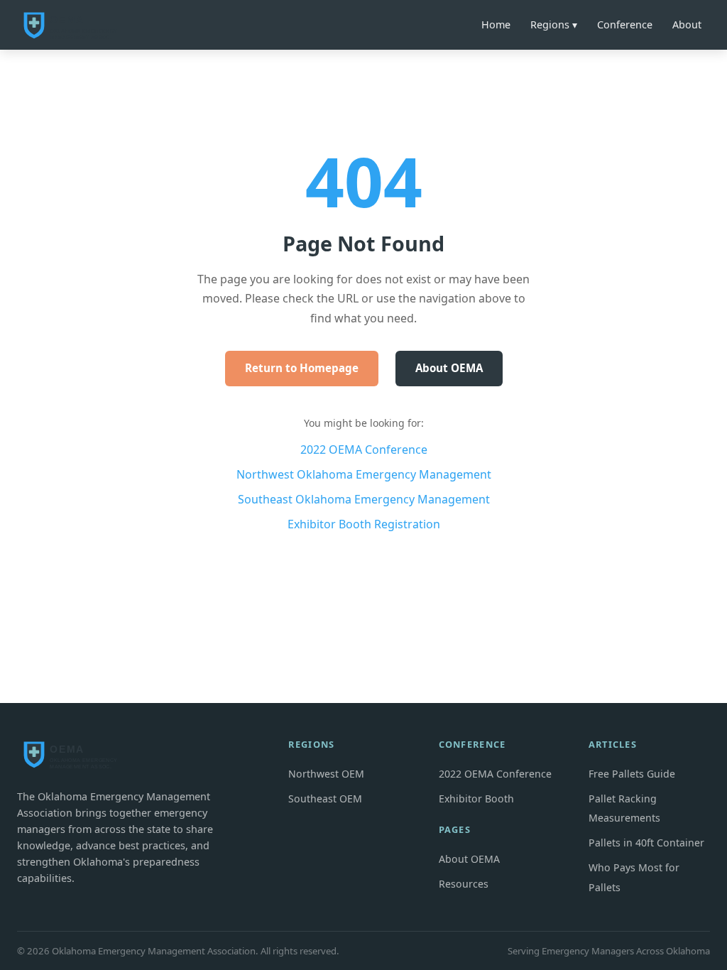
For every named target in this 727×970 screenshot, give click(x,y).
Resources (463, 883)
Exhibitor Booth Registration (364, 524)
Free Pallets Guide (632, 773)
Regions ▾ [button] (553, 24)
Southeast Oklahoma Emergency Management (364, 499)
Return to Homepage (302, 368)
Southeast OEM (325, 798)
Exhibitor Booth (476, 798)
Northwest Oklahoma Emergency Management (363, 474)
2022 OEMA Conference (363, 449)
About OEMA (449, 368)
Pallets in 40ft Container (646, 842)
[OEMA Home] (74, 25)
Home (495, 24)
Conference (624, 24)
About (686, 24)
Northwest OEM (326, 773)
